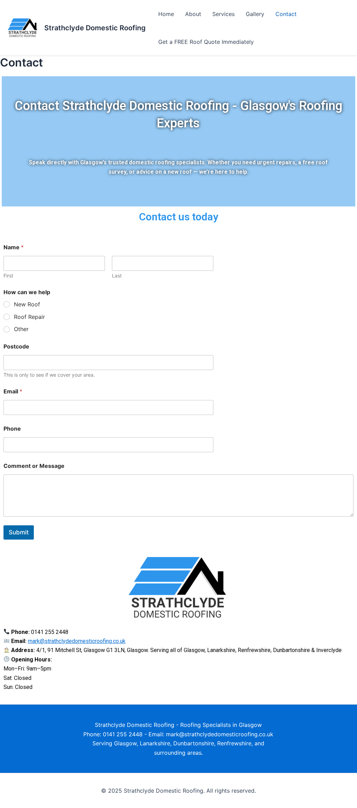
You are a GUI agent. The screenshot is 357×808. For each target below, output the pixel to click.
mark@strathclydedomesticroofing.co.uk (77, 641)
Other (21, 328)
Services (223, 13)
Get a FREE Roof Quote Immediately (206, 41)
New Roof (27, 304)
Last (117, 276)
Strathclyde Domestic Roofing (95, 28)
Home (166, 13)
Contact (286, 13)
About (193, 13)
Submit (19, 532)
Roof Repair (29, 316)
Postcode (16, 346)
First (8, 276)
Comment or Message (33, 466)
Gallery (255, 13)
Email (12, 391)
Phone (12, 428)
